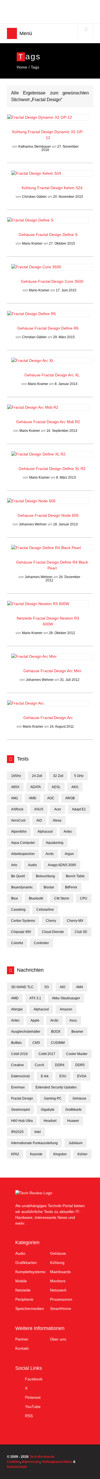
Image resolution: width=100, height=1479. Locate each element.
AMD (32, 798)
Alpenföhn (19, 832)
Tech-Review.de (50, 12)
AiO (39, 820)
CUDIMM (58, 1043)
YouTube (33, 1406)
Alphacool (45, 832)
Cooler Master (77, 1054)
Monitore (58, 1281)
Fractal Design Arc (57, 717)
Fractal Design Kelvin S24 (59, 188)
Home (22, 67)
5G (46, 987)
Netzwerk (58, 1290)
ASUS (38, 809)
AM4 (79, 987)
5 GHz (79, 776)
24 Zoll (37, 776)
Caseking (18, 910)
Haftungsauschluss (56, 1462)
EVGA (81, 1076)
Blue (14, 898)
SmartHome (60, 1308)
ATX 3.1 (35, 998)
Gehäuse (27, 234)
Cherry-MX (75, 921)
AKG (74, 787)
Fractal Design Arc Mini (61, 671)
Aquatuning (54, 843)
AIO (62, 987)
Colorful (17, 943)
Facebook (33, 1379)
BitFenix (71, 887)
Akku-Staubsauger (66, 998)
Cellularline (45, 910)
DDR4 (59, 1065)
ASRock (17, 809)
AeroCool (18, 820)
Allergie (17, 1009)
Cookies (13, 1462)
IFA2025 (17, 1132)
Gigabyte (47, 1110)
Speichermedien (29, 1308)
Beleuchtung (45, 876)
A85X (15, 787)
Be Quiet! (18, 876)
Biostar (49, 887)
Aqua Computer (23, 843)
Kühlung (20, 132)
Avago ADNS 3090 (62, 865)
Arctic (50, 854)
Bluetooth (36, 898)
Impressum (31, 1462)
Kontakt (22, 1348)
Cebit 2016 (19, 1054)
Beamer (77, 1032)
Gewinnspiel (20, 1110)
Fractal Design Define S (57, 234)
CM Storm (61, 898)
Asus (73, 1020)
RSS (29, 1416)
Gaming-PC (53, 1098)
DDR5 (80, 1065)
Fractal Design (22, 1098)
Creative (17, 1065)
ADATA (35, 787)
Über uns (58, 1339)
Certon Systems (23, 921)
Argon (69, 854)
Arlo (14, 865)
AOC (50, 798)
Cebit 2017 (47, 1054)
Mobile (21, 1281)
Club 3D (81, 932)
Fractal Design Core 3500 (60, 281)
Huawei (73, 1121)
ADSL (56, 787)
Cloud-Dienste (53, 932)
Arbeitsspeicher (23, 854)
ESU (62, 1076)
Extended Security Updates (56, 1087)
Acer (57, 809)
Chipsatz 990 (21, 932)
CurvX (39, 1065)
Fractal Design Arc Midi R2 (56, 422)
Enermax (18, 1087)
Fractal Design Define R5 (56, 328)
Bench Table (75, 876)
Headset (50, 1121)
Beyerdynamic (22, 887)
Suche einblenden (86, 29)
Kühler (83, 1154)
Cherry (51, 921)
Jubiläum (75, 1143)
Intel (37, 1132)
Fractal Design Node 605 (57, 515)
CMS (36, 1043)
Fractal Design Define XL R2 (61, 468)
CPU (83, 898)
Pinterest (33, 1397)
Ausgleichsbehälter (25, 1032)
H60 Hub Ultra (22, 1121)
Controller (41, 943)
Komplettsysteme (30, 1272)
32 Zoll (58, 776)
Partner (21, 1339)
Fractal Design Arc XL (61, 375)
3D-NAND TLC (22, 987)
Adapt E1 (79, 809)
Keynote (36, 1154)
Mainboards (60, 1272)
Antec (68, 832)
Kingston (60, 1154)
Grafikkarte (73, 1110)
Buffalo (16, 1043)
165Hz (16, 776)
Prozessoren (61, 1299)
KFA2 (15, 1154)
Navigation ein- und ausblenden (12, 33)
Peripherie (24, 1299)
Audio (32, 865)
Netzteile (25, 618)
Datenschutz (20, 1076)
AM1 (14, 798)
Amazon (66, 1009)
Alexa (57, 820)
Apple (35, 1020)
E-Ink (45, 1076)
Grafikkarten (26, 1262)
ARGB (70, 798)
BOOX (56, 1032)
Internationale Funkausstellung (34, 1143)
